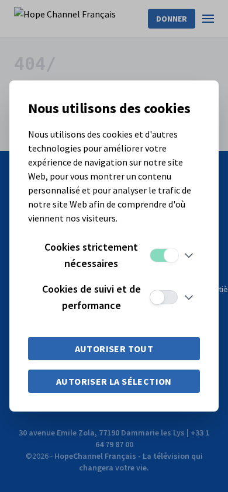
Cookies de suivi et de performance (91, 297)
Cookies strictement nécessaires (91, 255)
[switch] (164, 255)
